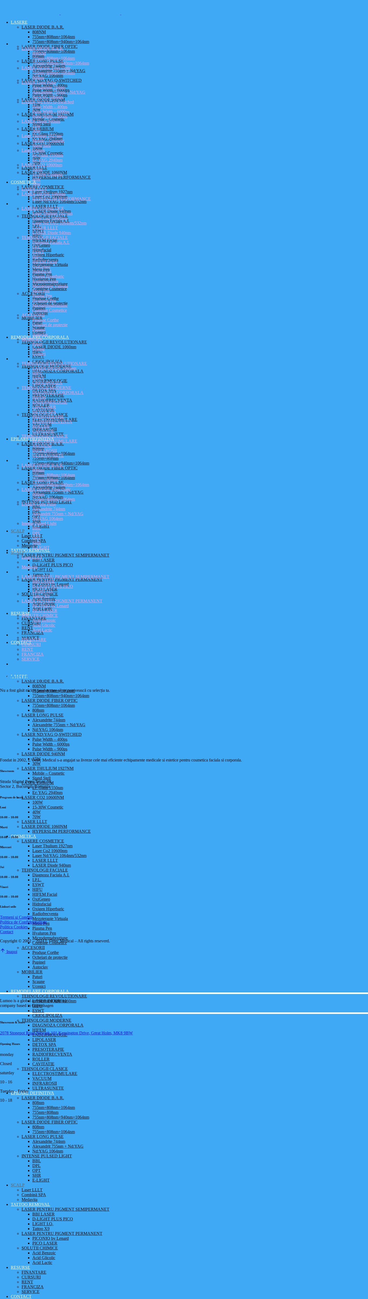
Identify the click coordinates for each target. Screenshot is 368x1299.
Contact (6, 931)
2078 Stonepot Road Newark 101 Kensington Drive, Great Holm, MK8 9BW (66, 1033)
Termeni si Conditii (16, 917)
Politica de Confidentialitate (23, 922)
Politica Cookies (14, 927)
